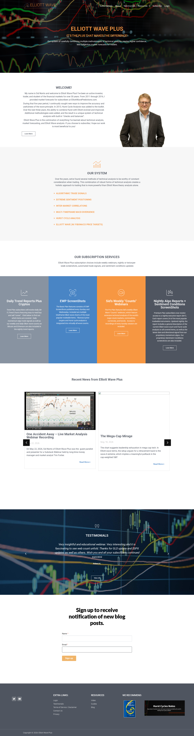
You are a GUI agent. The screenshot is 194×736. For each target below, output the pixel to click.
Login (167, 6)
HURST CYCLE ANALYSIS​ (68, 218)
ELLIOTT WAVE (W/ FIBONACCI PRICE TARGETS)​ (79, 224)
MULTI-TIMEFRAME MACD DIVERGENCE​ (75, 212)
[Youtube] (19, 699)
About (118, 6)
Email (65, 644)
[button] (97, 193)
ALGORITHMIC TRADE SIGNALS (71, 193)
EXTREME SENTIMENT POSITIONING (73, 199)
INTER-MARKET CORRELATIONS (71, 206)
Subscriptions (106, 6)
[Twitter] (14, 699)
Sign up (69, 658)
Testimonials (129, 6)
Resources (142, 6)
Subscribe (157, 6)
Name (65, 634)
